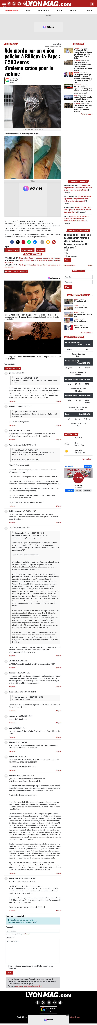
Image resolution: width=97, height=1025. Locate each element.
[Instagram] (19, 3)
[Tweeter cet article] (18, 242)
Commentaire (10, 937)
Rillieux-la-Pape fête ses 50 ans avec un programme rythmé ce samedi (40, 258)
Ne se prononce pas (71, 256)
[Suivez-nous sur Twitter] (42, 1004)
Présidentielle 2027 (80, 307)
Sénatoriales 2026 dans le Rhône (83, 315)
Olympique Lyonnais (80, 321)
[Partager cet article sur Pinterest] (23, 242)
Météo (75, 95)
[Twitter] (13, 3)
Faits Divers (73, 10)
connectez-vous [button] (25, 934)
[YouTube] (24, 3)
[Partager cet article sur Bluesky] (35, 242)
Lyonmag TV (88, 10)
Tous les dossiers (86, 333)
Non (66, 253)
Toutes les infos (86, 114)
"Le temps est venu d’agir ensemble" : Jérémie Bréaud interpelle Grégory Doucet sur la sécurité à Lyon (83, 78)
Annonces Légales (43, 10)
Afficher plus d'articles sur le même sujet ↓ (16, 271)
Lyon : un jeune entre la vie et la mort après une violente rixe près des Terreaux (83, 108)
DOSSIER (76, 299)
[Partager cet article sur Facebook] (12, 242)
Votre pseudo (10, 927)
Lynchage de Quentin (81, 327)
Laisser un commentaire (13, 368)
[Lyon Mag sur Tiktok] (60, 1004)
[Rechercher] (91, 4)
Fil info (28, 10)
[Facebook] (8, 3)
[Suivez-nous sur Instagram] (48, 1004)
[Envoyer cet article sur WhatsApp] (29, 242)
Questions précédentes (69, 265)
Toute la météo (86, 459)
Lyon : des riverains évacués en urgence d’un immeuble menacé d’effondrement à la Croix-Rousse (83, 66)
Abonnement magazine (11, 10)
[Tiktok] (29, 3)
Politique (59, 10)
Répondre (13, 401)
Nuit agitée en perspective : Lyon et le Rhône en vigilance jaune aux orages (83, 99)
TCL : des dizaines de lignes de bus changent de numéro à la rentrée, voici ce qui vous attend (83, 89)
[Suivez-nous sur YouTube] (54, 1004)
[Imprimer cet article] (42, 242)
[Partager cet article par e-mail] (48, 242)
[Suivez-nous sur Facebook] (78, 478)
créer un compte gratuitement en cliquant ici (28, 986)
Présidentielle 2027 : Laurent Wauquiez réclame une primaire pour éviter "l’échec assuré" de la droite (83, 54)
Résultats (90, 265)
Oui (66, 250)
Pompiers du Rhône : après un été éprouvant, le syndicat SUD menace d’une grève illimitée (77, 209)
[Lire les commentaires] (54, 242)
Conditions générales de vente (71, 1017)
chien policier (28, 250)
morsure (41, 250)
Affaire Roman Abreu (81, 301)
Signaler (59, 401)
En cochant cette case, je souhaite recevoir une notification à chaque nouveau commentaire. (30, 967)
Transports (77, 85)
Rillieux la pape (12, 250)
